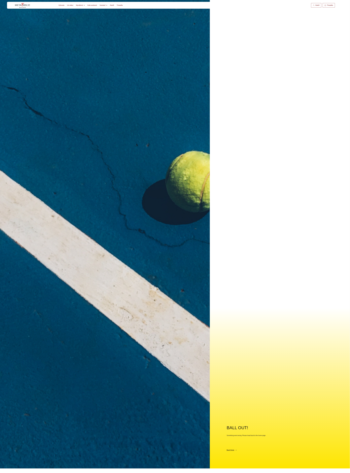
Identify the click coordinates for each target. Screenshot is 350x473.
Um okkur (70, 5)
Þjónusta (61, 5)
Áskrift (112, 5)
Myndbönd (79, 5)
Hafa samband (92, 5)
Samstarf (102, 5)
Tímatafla (120, 5)
